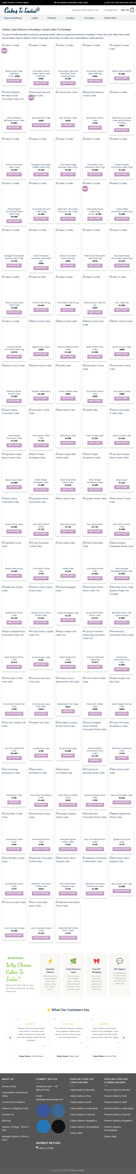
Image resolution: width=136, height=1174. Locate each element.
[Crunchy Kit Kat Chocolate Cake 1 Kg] (14, 332)
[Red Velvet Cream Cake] (122, 509)
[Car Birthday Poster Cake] (14, 868)
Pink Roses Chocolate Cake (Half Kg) (95, 257)
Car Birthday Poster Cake (14, 885)
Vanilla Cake (68, 568)
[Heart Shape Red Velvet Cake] (68, 465)
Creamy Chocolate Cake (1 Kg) (14, 303)
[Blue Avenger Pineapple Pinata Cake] (122, 553)
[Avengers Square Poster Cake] (68, 824)
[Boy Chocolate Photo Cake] (95, 824)
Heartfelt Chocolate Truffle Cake (41, 885)
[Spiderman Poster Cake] (122, 824)
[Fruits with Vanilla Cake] (95, 689)
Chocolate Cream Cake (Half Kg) (95, 72)
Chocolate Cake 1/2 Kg (68, 302)
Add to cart (14, 81)
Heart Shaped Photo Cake (14, 658)
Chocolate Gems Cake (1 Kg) (95, 210)
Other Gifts (110, 18)
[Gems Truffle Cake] (122, 420)
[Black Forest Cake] (41, 332)
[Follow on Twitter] (43, 1126)
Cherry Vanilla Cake (68, 391)
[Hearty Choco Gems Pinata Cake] (41, 597)
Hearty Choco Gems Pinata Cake (41, 614)
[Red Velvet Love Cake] (122, 868)
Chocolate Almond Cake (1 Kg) (41, 210)
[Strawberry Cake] (14, 780)
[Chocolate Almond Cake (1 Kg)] (41, 194)
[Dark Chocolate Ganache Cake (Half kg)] (41, 240)
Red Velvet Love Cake (122, 884)
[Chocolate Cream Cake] (95, 376)
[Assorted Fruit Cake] (41, 103)
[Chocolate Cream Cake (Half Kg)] (95, 56)
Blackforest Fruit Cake (68, 704)
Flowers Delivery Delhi (115, 1102)
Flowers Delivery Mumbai (117, 1089)
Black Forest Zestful (122, 71)
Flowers (52, 18)
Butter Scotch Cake (122, 347)
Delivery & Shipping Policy (15, 1108)
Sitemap (6, 1120)
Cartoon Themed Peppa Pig (95, 658)
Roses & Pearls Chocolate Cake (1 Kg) (122, 165)
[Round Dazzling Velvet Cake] (95, 780)
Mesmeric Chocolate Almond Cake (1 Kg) (68, 210)
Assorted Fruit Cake (41, 118)
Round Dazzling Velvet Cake (94, 796)
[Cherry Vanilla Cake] (68, 376)
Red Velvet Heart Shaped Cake (68, 885)
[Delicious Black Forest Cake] (68, 332)
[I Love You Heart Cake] (14, 913)
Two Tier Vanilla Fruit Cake (14, 749)
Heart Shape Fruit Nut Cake (122, 705)
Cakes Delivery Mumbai (82, 1089)
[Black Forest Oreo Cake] (95, 332)
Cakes (34, 18)
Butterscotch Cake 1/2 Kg (94, 303)
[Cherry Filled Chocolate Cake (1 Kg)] (122, 194)
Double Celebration (41, 391)
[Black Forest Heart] (14, 465)
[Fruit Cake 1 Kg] (122, 287)
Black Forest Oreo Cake (94, 348)
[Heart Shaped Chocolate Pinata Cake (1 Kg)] (14, 194)
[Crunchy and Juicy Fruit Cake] (41, 689)
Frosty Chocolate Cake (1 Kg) (14, 165)
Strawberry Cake (14, 795)
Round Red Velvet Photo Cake (95, 614)
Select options (41, 125)
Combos (70, 18)
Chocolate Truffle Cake (41, 436)
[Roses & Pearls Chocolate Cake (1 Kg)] (122, 149)
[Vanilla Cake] (68, 553)
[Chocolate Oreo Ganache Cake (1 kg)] (95, 149)
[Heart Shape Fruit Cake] (68, 642)
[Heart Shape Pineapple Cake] (41, 465)
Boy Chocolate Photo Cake (95, 840)
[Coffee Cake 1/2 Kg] (41, 287)
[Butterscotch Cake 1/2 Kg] (95, 287)
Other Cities (76, 1133)
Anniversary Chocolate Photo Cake (122, 659)
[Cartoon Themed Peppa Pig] (95, 642)
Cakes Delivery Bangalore (83, 1120)
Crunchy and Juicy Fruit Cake (41, 705)
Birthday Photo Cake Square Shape (122, 614)
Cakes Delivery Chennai (82, 1114)
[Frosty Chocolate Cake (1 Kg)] (14, 149)
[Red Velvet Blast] (95, 509)
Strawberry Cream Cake (95, 119)
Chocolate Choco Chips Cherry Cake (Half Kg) (41, 73)
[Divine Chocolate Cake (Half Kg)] (68, 240)
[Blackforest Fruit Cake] (68, 689)
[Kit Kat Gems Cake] (68, 733)
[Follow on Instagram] (58, 1111)
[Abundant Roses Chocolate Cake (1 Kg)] (122, 240)
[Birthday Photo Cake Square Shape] (122, 597)
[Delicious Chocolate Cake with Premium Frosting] (122, 103)
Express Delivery (13, 18)
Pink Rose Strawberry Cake (122, 749)
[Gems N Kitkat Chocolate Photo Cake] (95, 733)
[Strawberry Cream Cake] (95, 103)
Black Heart (121, 480)
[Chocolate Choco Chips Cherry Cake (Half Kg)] (41, 56)
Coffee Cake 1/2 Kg (41, 302)
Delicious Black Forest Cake (68, 348)
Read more (68, 125)
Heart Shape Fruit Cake (68, 658)
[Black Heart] (122, 465)
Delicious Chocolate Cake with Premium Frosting (121, 120)
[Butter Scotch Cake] (122, 332)
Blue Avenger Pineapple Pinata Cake (122, 569)
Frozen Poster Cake (41, 657)
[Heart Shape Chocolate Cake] (14, 420)
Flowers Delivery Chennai (117, 1114)
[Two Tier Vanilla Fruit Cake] (14, 733)
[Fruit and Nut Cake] (68, 103)
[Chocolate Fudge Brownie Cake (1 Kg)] (68, 149)
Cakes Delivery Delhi (80, 1102)
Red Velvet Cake (68, 435)
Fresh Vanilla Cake (95, 435)
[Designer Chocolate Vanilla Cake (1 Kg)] (41, 149)
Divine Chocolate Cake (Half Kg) (68, 257)
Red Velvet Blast (95, 524)
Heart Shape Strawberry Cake (95, 481)
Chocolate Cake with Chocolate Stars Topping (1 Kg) (68, 73)
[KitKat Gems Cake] (14, 509)
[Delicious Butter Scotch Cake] (14, 376)
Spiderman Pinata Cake (14, 614)
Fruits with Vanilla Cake (95, 705)
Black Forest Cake (41, 347)
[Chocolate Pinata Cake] (95, 553)
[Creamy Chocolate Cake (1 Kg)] (14, 287)
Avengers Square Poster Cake (68, 840)
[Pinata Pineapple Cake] (68, 597)
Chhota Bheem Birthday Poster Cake (14, 119)
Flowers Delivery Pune (115, 1096)
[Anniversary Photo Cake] (41, 824)
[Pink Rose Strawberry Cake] (122, 733)
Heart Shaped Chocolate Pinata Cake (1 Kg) (14, 211)
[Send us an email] (58, 1126)
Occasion (89, 18)
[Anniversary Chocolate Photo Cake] (122, 642)
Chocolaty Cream (122, 391)
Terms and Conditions (13, 1102)
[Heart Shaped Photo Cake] (14, 642)
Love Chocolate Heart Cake (41, 929)
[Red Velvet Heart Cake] (122, 780)
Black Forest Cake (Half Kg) (14, 72)
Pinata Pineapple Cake (68, 613)
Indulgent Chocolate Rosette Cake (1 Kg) (14, 257)
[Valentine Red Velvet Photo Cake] (68, 913)
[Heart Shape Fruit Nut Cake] (122, 689)
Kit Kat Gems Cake (68, 748)
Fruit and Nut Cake (68, 118)
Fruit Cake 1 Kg (122, 302)
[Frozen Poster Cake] (41, 642)
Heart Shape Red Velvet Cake (68, 481)
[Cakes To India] (21, 10)
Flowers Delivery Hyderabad (118, 1108)
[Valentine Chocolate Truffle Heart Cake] (95, 868)
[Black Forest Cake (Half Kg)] (14, 56)
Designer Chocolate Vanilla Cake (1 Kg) (41, 165)
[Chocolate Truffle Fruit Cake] (14, 689)
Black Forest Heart (14, 480)
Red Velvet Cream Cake (122, 525)
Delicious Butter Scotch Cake (14, 392)
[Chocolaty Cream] (122, 376)
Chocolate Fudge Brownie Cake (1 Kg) (68, 165)
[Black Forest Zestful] (122, 56)
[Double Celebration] (41, 376)
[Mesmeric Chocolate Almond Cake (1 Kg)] (68, 194)
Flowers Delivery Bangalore (118, 1120)
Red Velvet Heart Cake (122, 795)
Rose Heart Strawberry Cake (41, 796)
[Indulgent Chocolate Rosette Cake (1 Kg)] (14, 240)
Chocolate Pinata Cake (94, 569)
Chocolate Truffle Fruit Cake (14, 705)
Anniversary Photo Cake (41, 840)
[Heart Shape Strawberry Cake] (95, 465)
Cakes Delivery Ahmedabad (84, 1126)
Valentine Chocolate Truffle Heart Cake (95, 885)
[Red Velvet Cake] (68, 420)
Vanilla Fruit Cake (41, 748)
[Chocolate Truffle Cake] (41, 420)
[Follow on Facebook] (43, 1111)
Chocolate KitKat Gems (41, 525)
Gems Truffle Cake (122, 435)
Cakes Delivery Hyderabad (84, 1108)
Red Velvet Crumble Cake (68, 796)
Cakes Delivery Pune (80, 1096)
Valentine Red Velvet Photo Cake (68, 929)
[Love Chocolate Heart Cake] (41, 913)
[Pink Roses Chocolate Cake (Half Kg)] (95, 240)
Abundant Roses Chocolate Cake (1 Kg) (122, 257)
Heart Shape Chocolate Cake (14, 436)
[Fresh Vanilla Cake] (95, 420)
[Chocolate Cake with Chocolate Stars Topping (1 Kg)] (68, 56)
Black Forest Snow (14, 568)
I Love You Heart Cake (14, 928)
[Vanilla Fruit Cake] (41, 733)
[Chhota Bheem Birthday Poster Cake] (14, 103)
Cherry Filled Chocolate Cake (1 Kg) (122, 210)
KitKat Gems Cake (14, 524)
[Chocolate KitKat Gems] (41, 509)
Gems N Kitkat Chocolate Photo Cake (95, 751)
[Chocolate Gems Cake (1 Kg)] (95, 194)
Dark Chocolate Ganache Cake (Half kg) (41, 258)
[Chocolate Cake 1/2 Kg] (68, 287)
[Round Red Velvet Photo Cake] (95, 597)
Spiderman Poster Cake (121, 840)
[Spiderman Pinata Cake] (14, 597)
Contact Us (8, 1114)
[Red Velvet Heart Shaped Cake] (68, 868)
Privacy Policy (9, 1086)
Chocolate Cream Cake (95, 392)
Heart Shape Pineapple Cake (41, 481)
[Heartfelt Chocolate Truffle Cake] (41, 868)
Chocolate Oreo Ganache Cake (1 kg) (95, 165)
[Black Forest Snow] (14, 553)
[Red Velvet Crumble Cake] (68, 780)
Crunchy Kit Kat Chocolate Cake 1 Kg (14, 348)
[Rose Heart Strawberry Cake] (41, 780)
